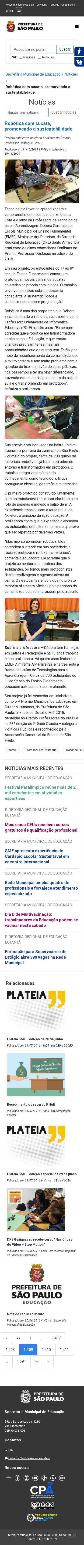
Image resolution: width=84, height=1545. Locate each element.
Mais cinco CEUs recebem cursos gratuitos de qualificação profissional (41, 827)
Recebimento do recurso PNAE (31, 1104)
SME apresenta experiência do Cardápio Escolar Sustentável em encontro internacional (37, 856)
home (12, 750)
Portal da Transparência (63, 4)
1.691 (21, 1361)
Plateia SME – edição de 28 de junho (35, 1039)
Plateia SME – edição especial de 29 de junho (42, 1174)
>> (36, 1361)
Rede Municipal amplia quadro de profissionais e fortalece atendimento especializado (41, 888)
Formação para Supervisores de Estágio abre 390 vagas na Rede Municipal (35, 957)
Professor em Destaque (41, 750)
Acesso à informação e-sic (20, 4)
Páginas (29, 57)
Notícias (48, 57)
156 (10, 1450)
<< (18, 1338)
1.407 (56, 1338)
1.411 (64, 1349)
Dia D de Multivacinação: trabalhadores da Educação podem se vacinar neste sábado (41, 920)
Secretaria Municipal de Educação (33, 74)
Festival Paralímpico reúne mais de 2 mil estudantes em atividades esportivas (40, 793)
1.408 (10, 1349)
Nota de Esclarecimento (25, 1314)
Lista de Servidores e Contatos (29, 1458)
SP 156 (9, 11)
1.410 (46, 1349)
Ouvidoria (41, 4)
